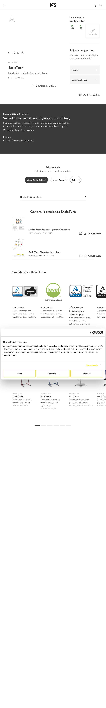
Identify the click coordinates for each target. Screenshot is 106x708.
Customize (51, 373)
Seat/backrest (79, 79)
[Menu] (5, 6)
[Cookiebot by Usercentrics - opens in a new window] (91, 332)
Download (93, 233)
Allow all (87, 373)
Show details (92, 365)
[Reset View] (9, 53)
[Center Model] (14, 53)
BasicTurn (74, 396)
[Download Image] (22, 53)
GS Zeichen (18, 307)
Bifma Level (46, 307)
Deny (19, 373)
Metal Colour (59, 179)
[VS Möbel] (53, 5)
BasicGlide (18, 396)
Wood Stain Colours (36, 179)
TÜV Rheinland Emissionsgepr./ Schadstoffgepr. (76, 311)
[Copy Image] (18, 53)
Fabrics (75, 179)
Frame (75, 69)
